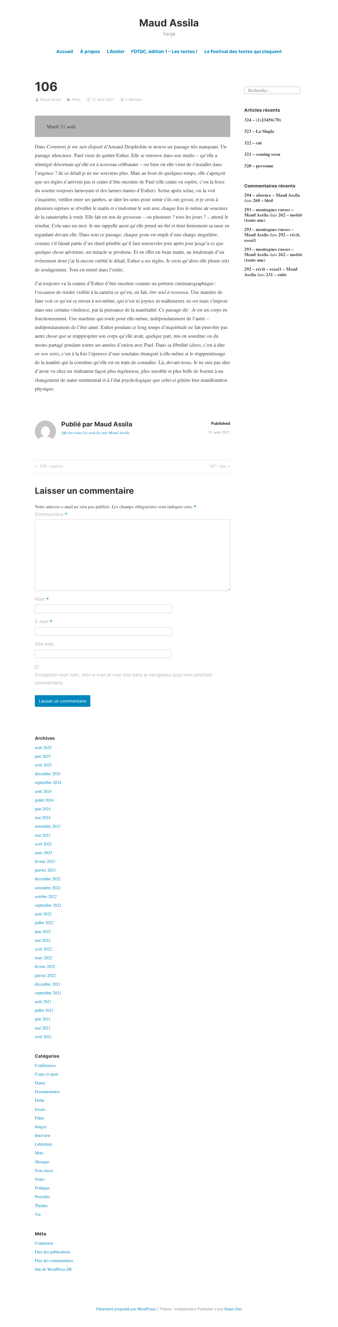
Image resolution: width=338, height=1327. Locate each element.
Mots (39, 1152)
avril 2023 (43, 843)
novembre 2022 (47, 887)
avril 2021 (43, 1036)
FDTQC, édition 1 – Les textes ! (164, 51)
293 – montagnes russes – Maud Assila (269, 212)
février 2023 (45, 861)
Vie (38, 1214)
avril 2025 (43, 765)
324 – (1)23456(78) (262, 119)
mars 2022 (43, 957)
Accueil (64, 51)
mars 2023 (43, 852)
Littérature (43, 1144)
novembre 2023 (47, 826)
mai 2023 (42, 835)
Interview (43, 1135)
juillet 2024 (44, 800)
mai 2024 (42, 817)
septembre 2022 (48, 905)
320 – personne (259, 165)
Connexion (44, 1243)
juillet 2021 (44, 1010)
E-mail (43, 622)
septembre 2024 (48, 782)
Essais (40, 1109)
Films (76, 99)
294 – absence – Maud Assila (272, 195)
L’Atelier (116, 51)
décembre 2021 (47, 984)
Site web (44, 644)
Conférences (45, 1065)
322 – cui (253, 142)
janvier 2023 (45, 870)
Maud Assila (169, 23)
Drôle (39, 1100)
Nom (42, 599)
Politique (42, 1187)
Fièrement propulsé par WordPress (126, 1309)
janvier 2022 (45, 975)
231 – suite (276, 274)
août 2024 (43, 791)
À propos (90, 51)
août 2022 (43, 913)
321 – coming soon (262, 154)
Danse (40, 1082)
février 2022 (45, 966)
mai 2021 (42, 1027)
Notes (40, 1179)
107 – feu (217, 467)
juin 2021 (43, 1019)
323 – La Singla (259, 131)
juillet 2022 (44, 922)
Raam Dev (233, 1309)
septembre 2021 (48, 992)
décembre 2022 (47, 878)
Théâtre (41, 1205)
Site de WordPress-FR (53, 1269)
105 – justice (51, 467)
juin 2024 (43, 808)
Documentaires (47, 1091)
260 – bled (263, 200)
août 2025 (43, 747)
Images (41, 1126)
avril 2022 (43, 949)
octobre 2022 (46, 896)
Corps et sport (46, 1074)
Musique (42, 1161)
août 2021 (43, 1001)
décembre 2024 (47, 773)
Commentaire (51, 514)
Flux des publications (52, 1251)
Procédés (42, 1196)
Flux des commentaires (54, 1260)
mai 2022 (42, 940)
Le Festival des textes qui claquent (243, 51)
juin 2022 (43, 931)
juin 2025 (43, 756)
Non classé (44, 1170)
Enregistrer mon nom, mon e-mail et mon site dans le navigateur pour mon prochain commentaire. (123, 678)
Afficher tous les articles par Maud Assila (95, 432)
